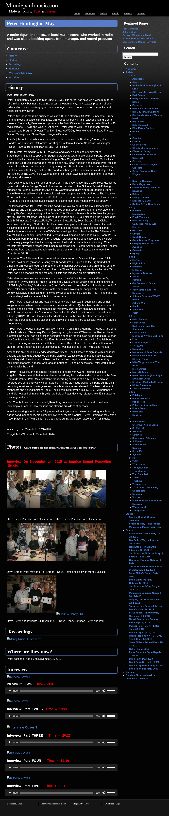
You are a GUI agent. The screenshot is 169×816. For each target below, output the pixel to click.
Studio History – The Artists (144, 523)
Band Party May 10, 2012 (143, 632)
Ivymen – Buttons (142, 273)
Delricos (137, 194)
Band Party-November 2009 (144, 662)
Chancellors (139, 144)
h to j (132, 256)
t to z (132, 457)
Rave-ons (137, 411)
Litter (135, 339)
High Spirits (139, 263)
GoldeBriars (139, 237)
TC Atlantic (138, 464)
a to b (132, 75)
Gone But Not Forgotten (146, 240)
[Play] (9, 690)
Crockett (137, 167)
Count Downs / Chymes (145, 164)
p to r (132, 392)
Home (77, 13)
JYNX (135, 312)
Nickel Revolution (142, 385)
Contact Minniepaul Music (137, 35)
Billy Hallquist (140, 125)
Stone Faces (139, 444)
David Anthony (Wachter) (146, 187)
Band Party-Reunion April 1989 (146, 665)
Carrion (136, 141)
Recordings (15, 64)
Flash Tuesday (140, 217)
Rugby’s (137, 415)
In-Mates (137, 270)
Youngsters (138, 510)
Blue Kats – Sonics (143, 128)
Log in (118, 804)
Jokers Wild (129, 32)
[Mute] (104, 690)
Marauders (138, 349)
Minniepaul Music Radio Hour (145, 527)
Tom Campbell (130, 28)
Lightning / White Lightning (148, 336)
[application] (61, 690)
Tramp (135, 477)
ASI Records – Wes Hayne (146, 92)
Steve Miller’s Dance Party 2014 (140, 42)
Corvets (136, 161)
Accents (137, 82)
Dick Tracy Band (141, 200)
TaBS (135, 461)
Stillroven (137, 441)
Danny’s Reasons (142, 181)
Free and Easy (140, 220)
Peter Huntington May (144, 405)
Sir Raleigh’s (139, 428)
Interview (14, 77)
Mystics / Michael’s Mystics (147, 382)
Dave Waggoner (141, 184)
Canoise (137, 138)
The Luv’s (137, 345)
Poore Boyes (139, 408)
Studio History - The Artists (137, 38)
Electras (136, 210)
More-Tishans (140, 372)
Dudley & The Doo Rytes (146, 204)
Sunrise (136, 448)
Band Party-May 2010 (141, 658)
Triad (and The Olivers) (145, 487)
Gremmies (138, 250)
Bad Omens (138, 95)
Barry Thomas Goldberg (145, 98)
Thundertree (139, 471)
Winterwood (139, 507)
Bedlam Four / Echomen (145, 108)
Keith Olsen (139, 322)
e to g (132, 207)
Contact (141, 13)
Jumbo (136, 306)
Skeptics (137, 431)
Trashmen (137, 481)
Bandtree (14, 68)
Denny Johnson (141, 197)
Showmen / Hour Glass (145, 424)
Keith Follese (139, 319)
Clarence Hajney (141, 151)
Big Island (138, 121)
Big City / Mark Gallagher (146, 111)
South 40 (137, 434)
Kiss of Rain (139, 332)
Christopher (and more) (145, 148)
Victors (136, 497)
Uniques (137, 494)
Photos (13, 60)
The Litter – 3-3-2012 (140, 639)
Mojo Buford (139, 368)
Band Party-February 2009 (143, 668)
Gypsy (136, 253)
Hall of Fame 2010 (139, 649)
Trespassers (139, 484)
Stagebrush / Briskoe (144, 438)
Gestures (137, 230)
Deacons (137, 190)
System (136, 454)
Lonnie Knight (140, 342)
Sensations (138, 421)
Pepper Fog (138, 401)
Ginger (136, 233)
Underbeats (138, 490)
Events (128, 13)
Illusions (137, 266)
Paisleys (137, 395)
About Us (90, 13)
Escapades (138, 214)
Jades (135, 276)
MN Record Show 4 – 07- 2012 (145, 635)
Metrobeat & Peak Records (147, 352)
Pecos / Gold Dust (142, 398)
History (13, 55)
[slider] (111, 690)
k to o (132, 316)
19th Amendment (141, 388)
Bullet (135, 131)
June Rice (138, 309)
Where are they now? (20, 73)
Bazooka (137, 105)
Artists (103, 13)
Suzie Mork (138, 451)
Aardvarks (138, 78)
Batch (135, 102)
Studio (115, 13)
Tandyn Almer (140, 467)
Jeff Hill (136, 279)
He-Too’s (137, 260)
